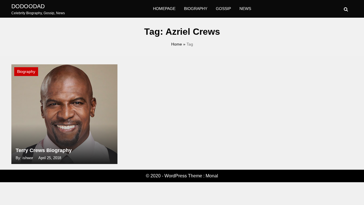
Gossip (223, 8)
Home (176, 44)
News (245, 8)
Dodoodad (28, 6)
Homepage (164, 8)
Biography (195, 8)
